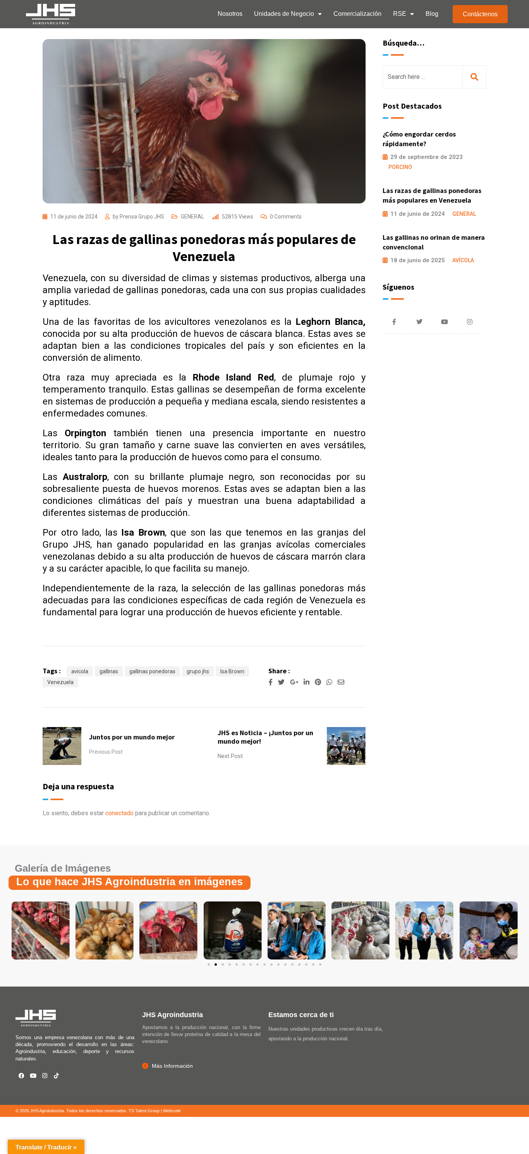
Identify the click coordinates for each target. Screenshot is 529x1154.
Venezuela (60, 682)
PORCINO (400, 167)
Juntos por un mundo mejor (132, 736)
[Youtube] (33, 1076)
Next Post (230, 756)
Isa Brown (232, 671)
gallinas (109, 671)
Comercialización (357, 13)
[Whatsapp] (330, 682)
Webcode (172, 1110)
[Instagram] (44, 1076)
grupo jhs (198, 671)
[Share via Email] (341, 682)
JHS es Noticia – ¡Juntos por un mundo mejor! (265, 737)
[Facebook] (21, 1076)
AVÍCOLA (463, 260)
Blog (432, 13)
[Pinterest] (319, 682)
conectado (119, 813)
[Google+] (295, 682)
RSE (399, 13)
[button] (17, 930)
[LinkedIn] (307, 682)
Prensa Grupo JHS (142, 216)
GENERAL (192, 216)
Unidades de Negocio (284, 13)
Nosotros (230, 13)
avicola (79, 671)
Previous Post (106, 752)
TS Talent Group (144, 1110)
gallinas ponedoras (152, 671)
